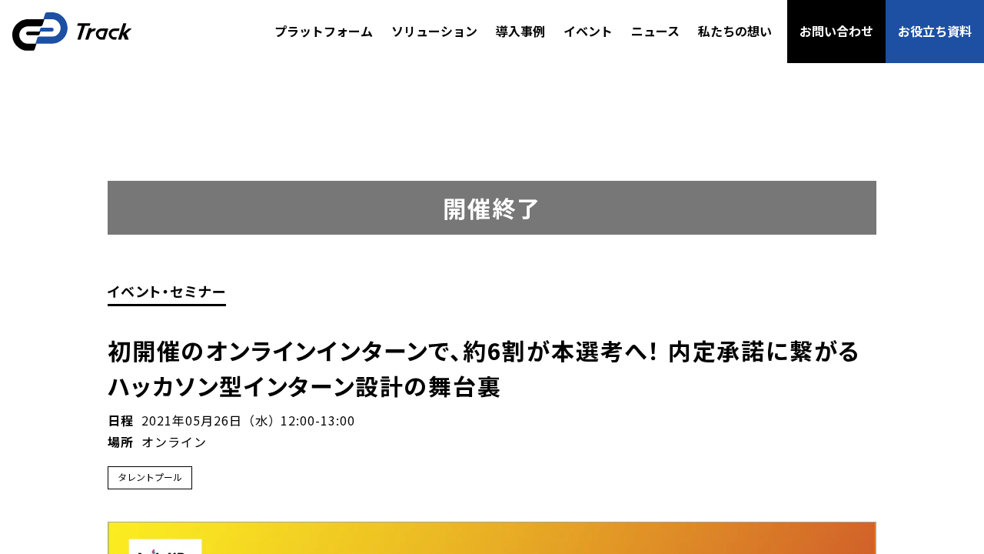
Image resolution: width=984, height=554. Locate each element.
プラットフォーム (323, 31)
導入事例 (520, 31)
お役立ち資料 (935, 31)
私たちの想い (735, 31)
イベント (588, 31)
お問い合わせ (836, 31)
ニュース (655, 31)
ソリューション (434, 31)
